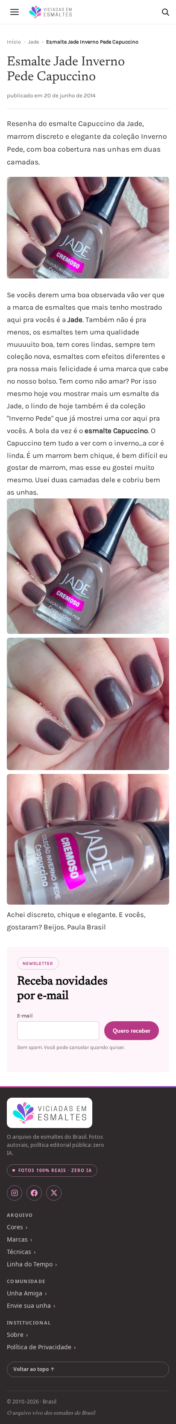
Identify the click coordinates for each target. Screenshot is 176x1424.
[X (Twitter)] (54, 1193)
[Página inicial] (50, 12)
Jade (33, 42)
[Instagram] (14, 1193)
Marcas (17, 1239)
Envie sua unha (29, 1305)
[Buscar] (165, 12)
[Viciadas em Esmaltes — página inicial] (49, 1113)
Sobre (15, 1334)
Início (14, 42)
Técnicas (19, 1252)
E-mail (24, 1016)
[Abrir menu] (14, 12)
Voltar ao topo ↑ (34, 1369)
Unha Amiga (24, 1293)
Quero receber (131, 1031)
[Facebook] (34, 1193)
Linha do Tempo (30, 1264)
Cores (15, 1227)
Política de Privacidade (39, 1347)
